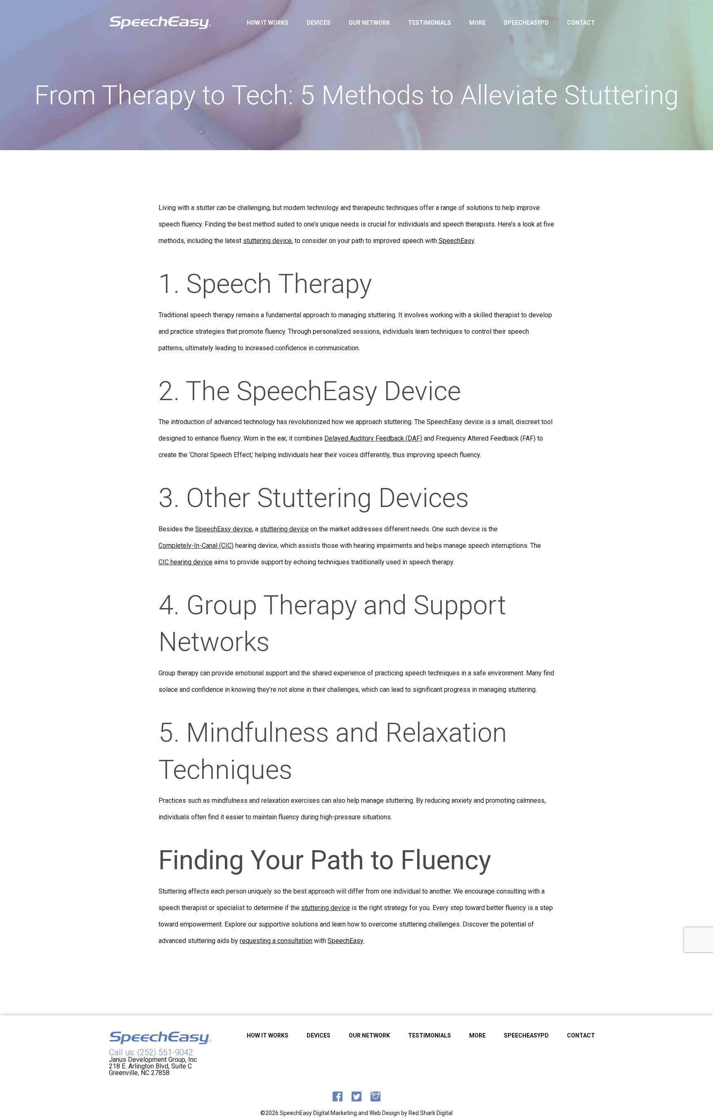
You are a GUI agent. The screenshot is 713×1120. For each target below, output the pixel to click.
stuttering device (267, 241)
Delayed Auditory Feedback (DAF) (373, 438)
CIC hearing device (185, 562)
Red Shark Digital (430, 1113)
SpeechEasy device (223, 529)
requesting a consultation (276, 941)
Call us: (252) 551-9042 (151, 1052)
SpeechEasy (457, 241)
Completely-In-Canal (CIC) (196, 545)
